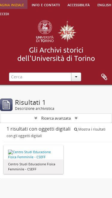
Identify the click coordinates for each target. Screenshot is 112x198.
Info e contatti (46, 4)
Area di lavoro (104, 77)
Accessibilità (78, 4)
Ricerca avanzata (56, 118)
